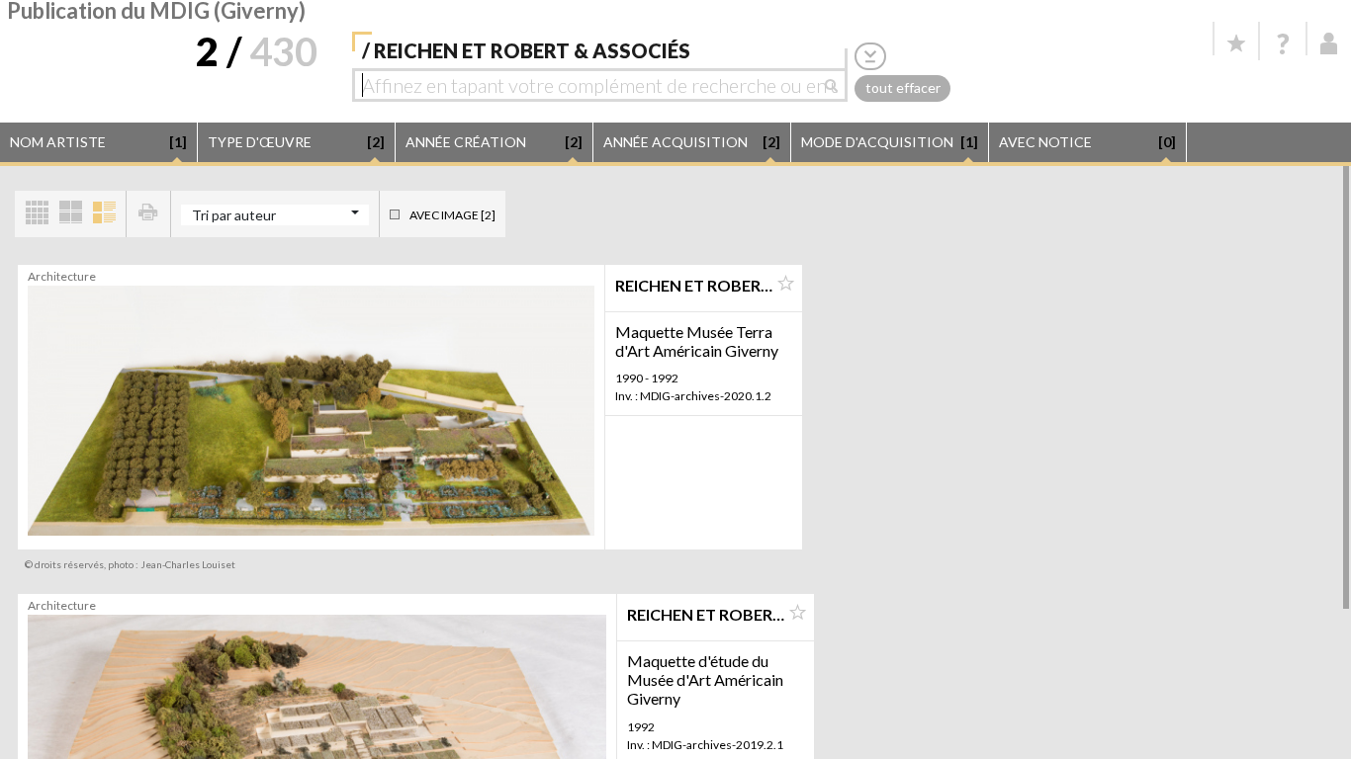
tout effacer (903, 87)
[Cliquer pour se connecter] (1329, 43)
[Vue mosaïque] (36, 214)
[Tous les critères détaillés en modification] (870, 55)
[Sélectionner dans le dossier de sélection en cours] (785, 283)
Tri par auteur (234, 215)
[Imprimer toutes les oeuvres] (148, 214)
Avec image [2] (452, 215)
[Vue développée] (104, 214)
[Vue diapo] (70, 214)
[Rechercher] (836, 85)
